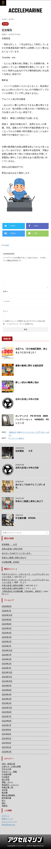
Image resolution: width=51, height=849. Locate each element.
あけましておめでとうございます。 (17, 553)
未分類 (6, 245)
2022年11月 (7, 707)
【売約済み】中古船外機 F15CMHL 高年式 (21, 591)
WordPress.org (8, 824)
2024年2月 (7, 663)
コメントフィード (9, 821)
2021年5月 (6, 738)
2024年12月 (7, 650)
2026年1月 (6, 610)
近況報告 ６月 (23, 451)
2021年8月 (6, 734)
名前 (5, 291)
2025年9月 (7, 619)
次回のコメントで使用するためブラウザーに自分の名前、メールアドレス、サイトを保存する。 (24, 322)
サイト (5, 311)
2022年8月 (7, 712)
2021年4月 (6, 743)
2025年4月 (7, 633)
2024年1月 (6, 668)
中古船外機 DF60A (25, 518)
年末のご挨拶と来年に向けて (29, 501)
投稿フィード (7, 818)
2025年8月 (7, 624)
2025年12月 (7, 615)
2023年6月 (7, 690)
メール (6, 301)
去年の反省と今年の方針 (27, 399)
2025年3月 (7, 637)
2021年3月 (6, 747)
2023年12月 (7, 672)
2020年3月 (7, 751)
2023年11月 (7, 677)
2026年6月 (7, 606)
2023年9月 (7, 685)
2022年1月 (6, 725)
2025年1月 (6, 646)
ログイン (5, 815)
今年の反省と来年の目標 (12, 585)
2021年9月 (6, 729)
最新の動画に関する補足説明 (29, 365)
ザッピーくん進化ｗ (16, 438)
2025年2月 (7, 641)
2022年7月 (6, 716)
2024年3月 (7, 659)
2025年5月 (7, 628)
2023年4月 (7, 694)
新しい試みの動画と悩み (27, 382)
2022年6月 (7, 721)
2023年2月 (7, 703)
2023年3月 (7, 699)
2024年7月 (6, 655)
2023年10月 (7, 681)
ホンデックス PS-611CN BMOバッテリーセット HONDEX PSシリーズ (32, 419)
